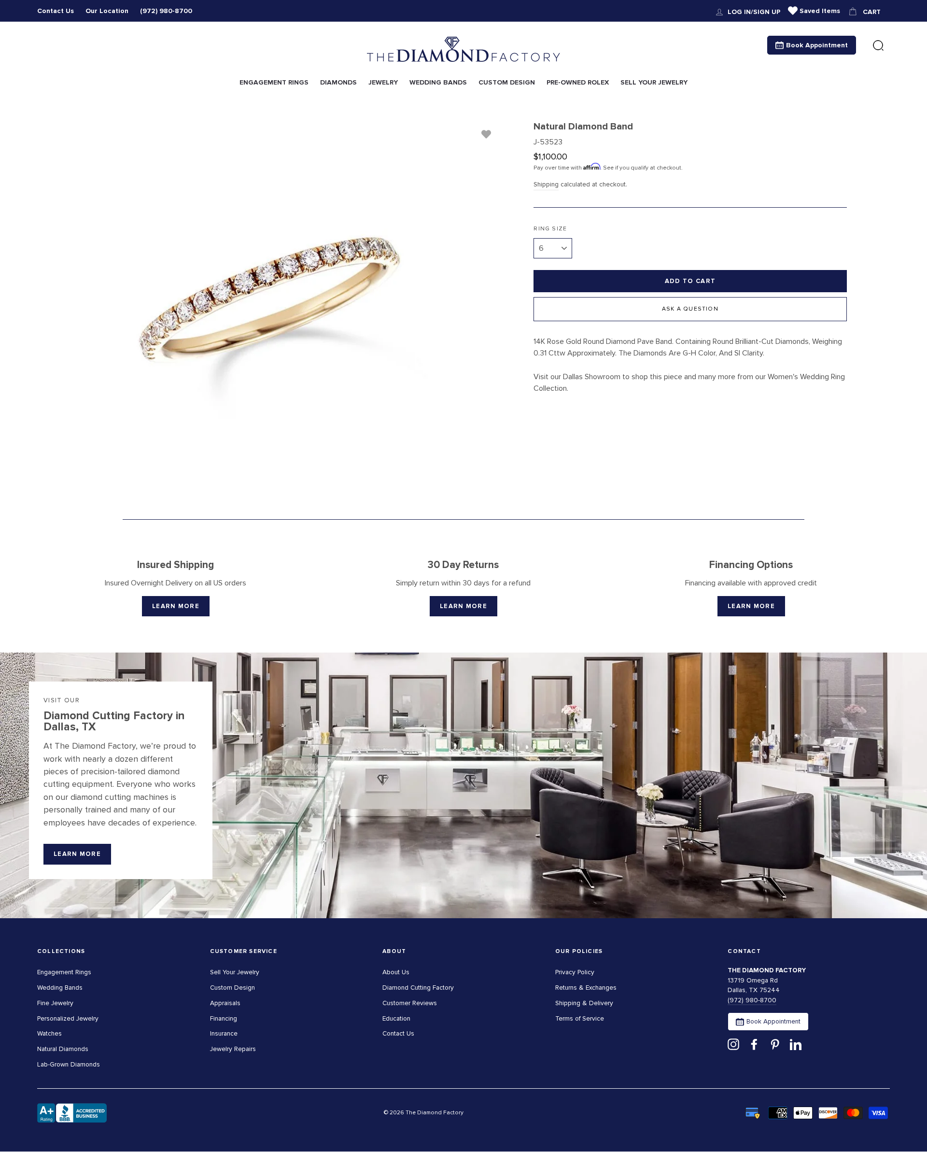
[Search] (878, 46)
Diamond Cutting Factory (418, 987)
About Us (395, 972)
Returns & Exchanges (586, 987)
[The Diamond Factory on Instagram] (733, 1044)
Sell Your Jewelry (234, 972)
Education (396, 1018)
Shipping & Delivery (584, 1003)
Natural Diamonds (62, 1049)
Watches (49, 1033)
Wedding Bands (60, 987)
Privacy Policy (574, 972)
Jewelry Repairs (233, 1049)
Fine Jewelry (55, 1003)
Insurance (224, 1033)
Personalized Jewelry (67, 1018)
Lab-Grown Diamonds (68, 1064)
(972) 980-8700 (166, 11)
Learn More (175, 606)
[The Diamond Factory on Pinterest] (775, 1044)
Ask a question (690, 309)
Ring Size (550, 228)
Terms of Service (579, 1018)
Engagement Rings (64, 972)
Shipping (546, 184)
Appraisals (225, 1003)
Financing (223, 1018)
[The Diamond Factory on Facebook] (754, 1044)
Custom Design (232, 987)
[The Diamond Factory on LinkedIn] (795, 1044)
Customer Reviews (409, 1003)
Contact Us (55, 11)
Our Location (106, 11)
